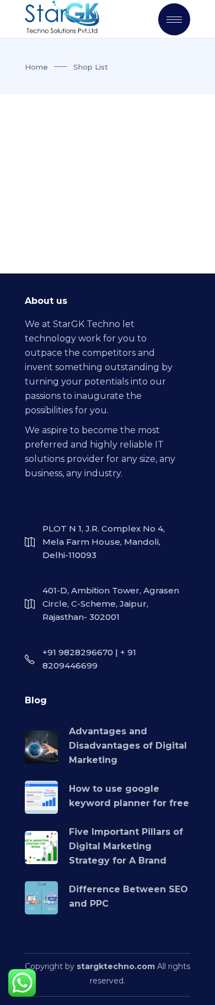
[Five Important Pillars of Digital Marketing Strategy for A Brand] (41, 847)
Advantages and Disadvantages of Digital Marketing (128, 745)
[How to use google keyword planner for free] (41, 797)
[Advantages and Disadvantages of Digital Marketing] (41, 747)
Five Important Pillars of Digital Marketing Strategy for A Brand (126, 846)
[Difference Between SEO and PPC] (41, 897)
